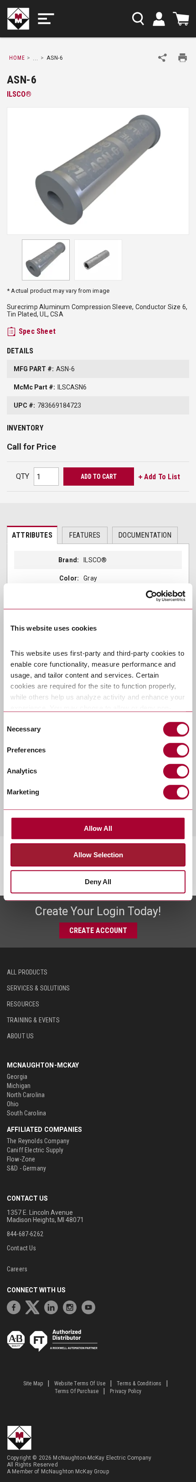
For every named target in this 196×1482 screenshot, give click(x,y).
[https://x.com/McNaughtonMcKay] (35, 1306)
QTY (22, 476)
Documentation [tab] (144, 535)
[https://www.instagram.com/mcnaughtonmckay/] (72, 1306)
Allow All (98, 828)
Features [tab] (84, 535)
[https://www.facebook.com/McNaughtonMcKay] (16, 1306)
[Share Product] (162, 57)
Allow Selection (98, 855)
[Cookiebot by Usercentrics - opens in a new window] (146, 596)
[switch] (176, 750)
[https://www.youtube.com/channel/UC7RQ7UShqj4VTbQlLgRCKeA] (91, 1306)
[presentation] (32, 535)
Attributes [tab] (32, 535)
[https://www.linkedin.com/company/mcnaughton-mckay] (53, 1306)
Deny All (98, 882)
